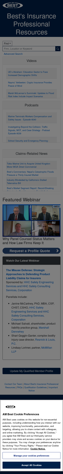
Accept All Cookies (31, 465)
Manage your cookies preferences (31, 455)
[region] (31, 435)
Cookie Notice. (38, 448)
